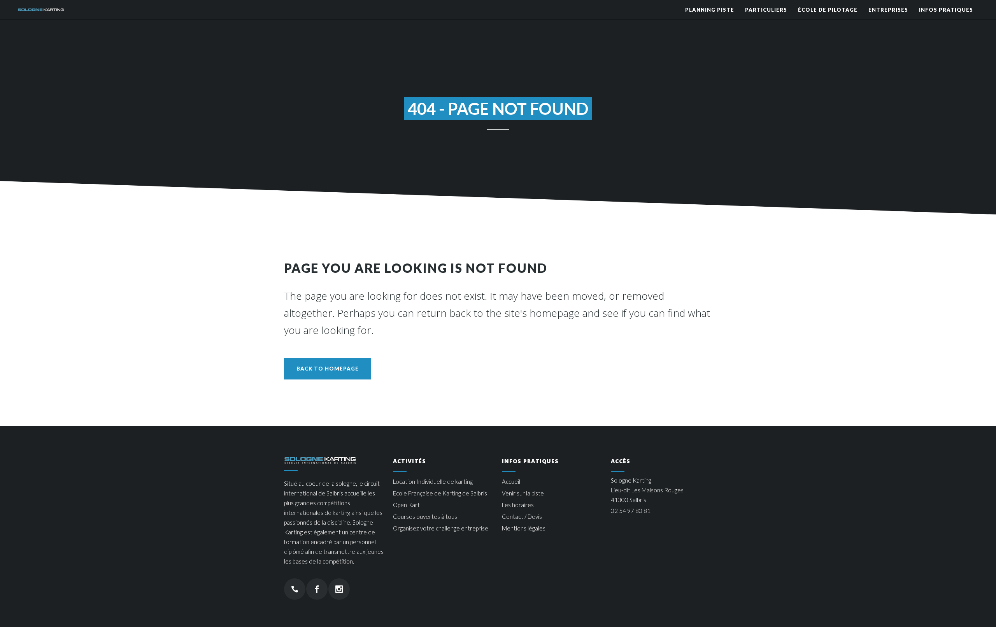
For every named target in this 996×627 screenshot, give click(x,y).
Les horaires (518, 504)
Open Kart (406, 504)
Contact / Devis (522, 516)
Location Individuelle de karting (433, 481)
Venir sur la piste (523, 493)
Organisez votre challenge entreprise (440, 528)
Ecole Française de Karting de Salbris (440, 493)
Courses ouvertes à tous (425, 516)
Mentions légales (523, 528)
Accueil (511, 481)
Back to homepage (327, 368)
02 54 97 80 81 (631, 510)
